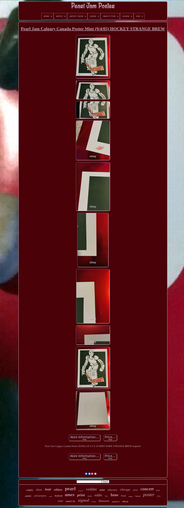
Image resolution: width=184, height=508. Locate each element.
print (81, 495)
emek (50, 496)
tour (48, 489)
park (158, 490)
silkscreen (112, 489)
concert (147, 488)
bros (114, 495)
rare (60, 501)
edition (58, 489)
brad (123, 495)
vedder (91, 489)
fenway (137, 496)
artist (135, 490)
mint (102, 489)
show (39, 489)
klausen (104, 501)
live (106, 496)
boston (94, 502)
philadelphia (40, 496)
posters (28, 496)
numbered (115, 502)
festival (58, 495)
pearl (70, 488)
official (125, 501)
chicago (125, 489)
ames (69, 494)
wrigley (29, 490)
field (158, 496)
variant (131, 496)
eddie (98, 495)
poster (148, 494)
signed (83, 500)
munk (90, 496)
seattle (70, 501)
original (80, 490)
